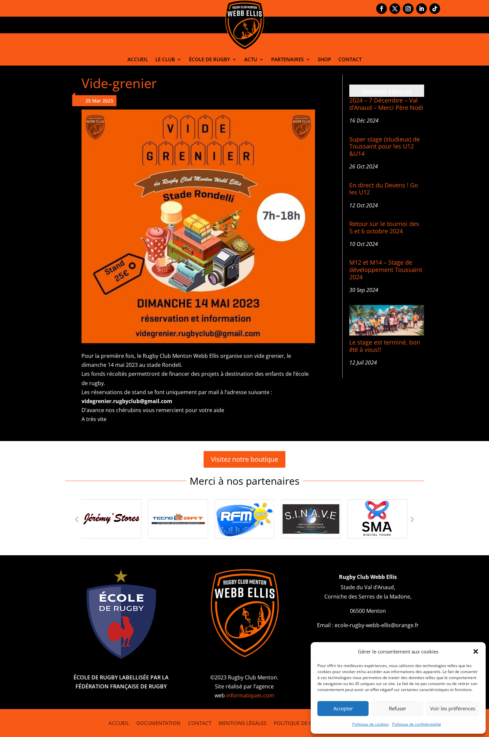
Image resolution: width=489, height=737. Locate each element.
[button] (475, 651)
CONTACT (350, 59)
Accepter (343, 708)
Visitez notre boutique (244, 459)
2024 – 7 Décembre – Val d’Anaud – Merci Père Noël (386, 104)
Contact (199, 722)
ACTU (250, 59)
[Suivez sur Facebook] (381, 8)
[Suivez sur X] (395, 8)
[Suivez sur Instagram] (408, 8)
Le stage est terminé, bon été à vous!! (384, 346)
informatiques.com (250, 695)
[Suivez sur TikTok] (434, 8)
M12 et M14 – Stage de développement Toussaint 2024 (385, 269)
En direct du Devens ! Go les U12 (383, 188)
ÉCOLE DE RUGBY (209, 59)
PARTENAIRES (287, 59)
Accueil (118, 722)
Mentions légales (242, 722)
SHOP (324, 59)
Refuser (397, 708)
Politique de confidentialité (416, 724)
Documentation (158, 722)
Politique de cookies (370, 724)
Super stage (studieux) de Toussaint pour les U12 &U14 (384, 146)
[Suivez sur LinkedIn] (421, 8)
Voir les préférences (452, 708)
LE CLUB (165, 59)
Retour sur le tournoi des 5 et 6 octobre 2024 (384, 227)
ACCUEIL (137, 59)
